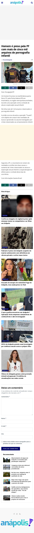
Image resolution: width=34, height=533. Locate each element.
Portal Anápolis (7, 60)
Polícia (5, 215)
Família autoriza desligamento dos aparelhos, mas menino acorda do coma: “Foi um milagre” (20, 489)
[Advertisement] (17, 23)
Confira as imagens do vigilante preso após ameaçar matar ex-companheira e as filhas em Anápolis (16, 221)
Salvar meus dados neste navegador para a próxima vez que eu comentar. (16, 442)
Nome (3, 418)
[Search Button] (32, 2)
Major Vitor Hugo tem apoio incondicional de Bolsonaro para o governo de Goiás (21, 481)
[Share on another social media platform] (29, 87)
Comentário (5, 396)
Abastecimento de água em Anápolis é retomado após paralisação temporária (19, 460)
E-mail (3, 426)
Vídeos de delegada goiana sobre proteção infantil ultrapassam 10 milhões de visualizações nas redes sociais (16, 376)
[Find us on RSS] (19, 514)
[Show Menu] (2, 2)
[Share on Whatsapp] (5, 87)
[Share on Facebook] (13, 87)
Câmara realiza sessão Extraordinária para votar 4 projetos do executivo (19, 497)
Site (2, 434)
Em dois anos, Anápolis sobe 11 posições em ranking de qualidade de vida (20, 474)
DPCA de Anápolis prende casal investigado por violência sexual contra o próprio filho (16, 345)
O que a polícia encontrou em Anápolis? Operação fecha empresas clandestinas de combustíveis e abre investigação (16, 314)
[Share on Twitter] (21, 87)
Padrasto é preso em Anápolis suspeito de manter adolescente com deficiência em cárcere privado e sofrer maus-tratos (16, 253)
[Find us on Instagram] (17, 514)
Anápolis (5, 279)
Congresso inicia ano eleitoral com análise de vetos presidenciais (20, 467)
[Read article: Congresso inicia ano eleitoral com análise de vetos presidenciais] (6, 467)
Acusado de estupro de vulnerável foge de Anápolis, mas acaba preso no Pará (16, 284)
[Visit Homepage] (17, 2)
